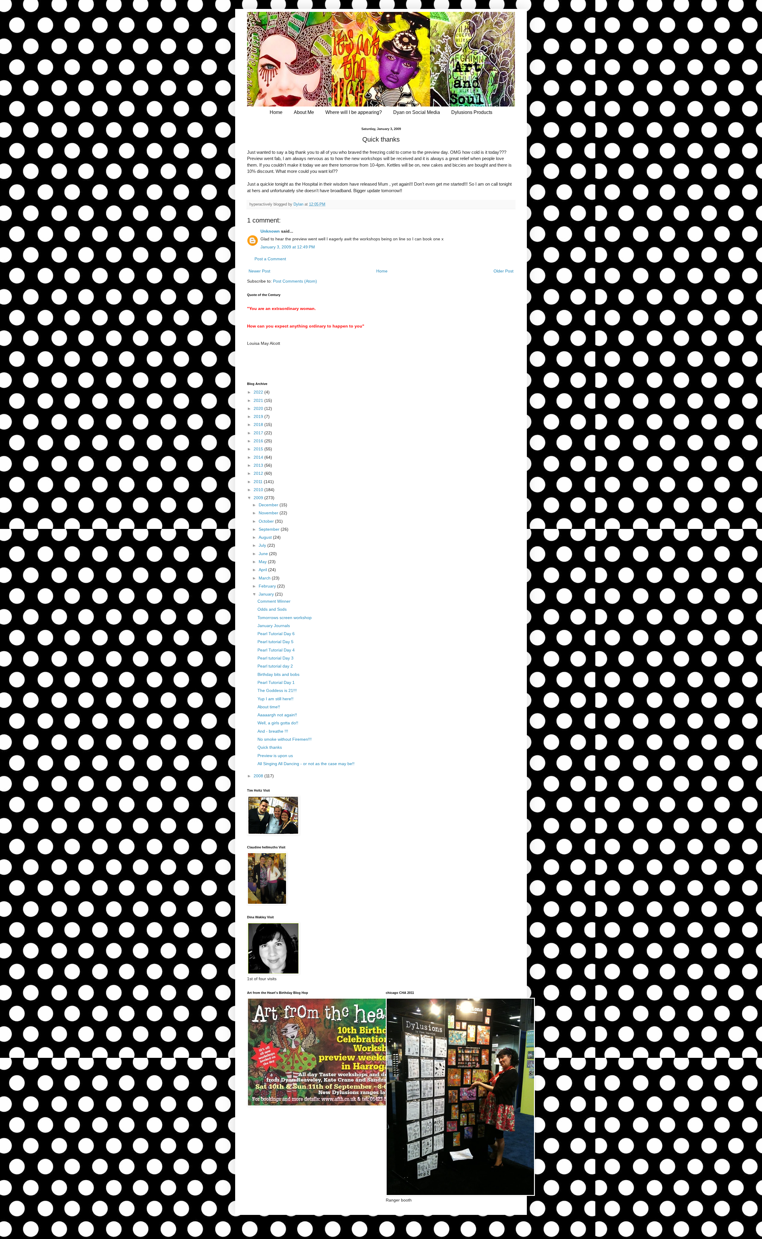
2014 (259, 457)
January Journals (273, 625)
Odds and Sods (272, 609)
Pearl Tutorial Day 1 (276, 682)
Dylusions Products (471, 112)
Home (276, 112)
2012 (259, 473)
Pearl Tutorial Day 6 (276, 633)
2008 (259, 775)
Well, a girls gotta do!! (277, 722)
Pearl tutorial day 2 (275, 666)
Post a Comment (270, 258)
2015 (259, 449)
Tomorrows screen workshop (284, 617)
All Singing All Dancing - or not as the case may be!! (306, 763)
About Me (304, 112)
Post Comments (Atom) (295, 281)
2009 (259, 497)
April (263, 569)
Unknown (270, 231)
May (263, 561)
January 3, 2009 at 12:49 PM (287, 247)
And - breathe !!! (272, 731)
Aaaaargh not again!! (277, 714)
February (268, 586)
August (266, 537)
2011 (259, 481)
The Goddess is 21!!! (277, 690)
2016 (259, 440)
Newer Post (259, 271)
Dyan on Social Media (416, 112)
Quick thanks (269, 747)
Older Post (503, 271)
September (270, 529)
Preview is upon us (275, 755)
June (264, 553)
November (269, 512)
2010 (259, 489)
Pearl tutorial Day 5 (275, 641)
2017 (259, 432)
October (267, 521)
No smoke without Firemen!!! (284, 739)
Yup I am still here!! (275, 698)
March (265, 578)
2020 (259, 408)
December (269, 504)
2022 (259, 392)
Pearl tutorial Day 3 (275, 658)
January (267, 594)
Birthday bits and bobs (278, 674)
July (263, 545)
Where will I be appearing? (353, 112)
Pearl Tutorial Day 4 (276, 650)
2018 (259, 424)
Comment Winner (274, 601)
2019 (259, 416)
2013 (259, 465)
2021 (259, 400)
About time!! (268, 706)
